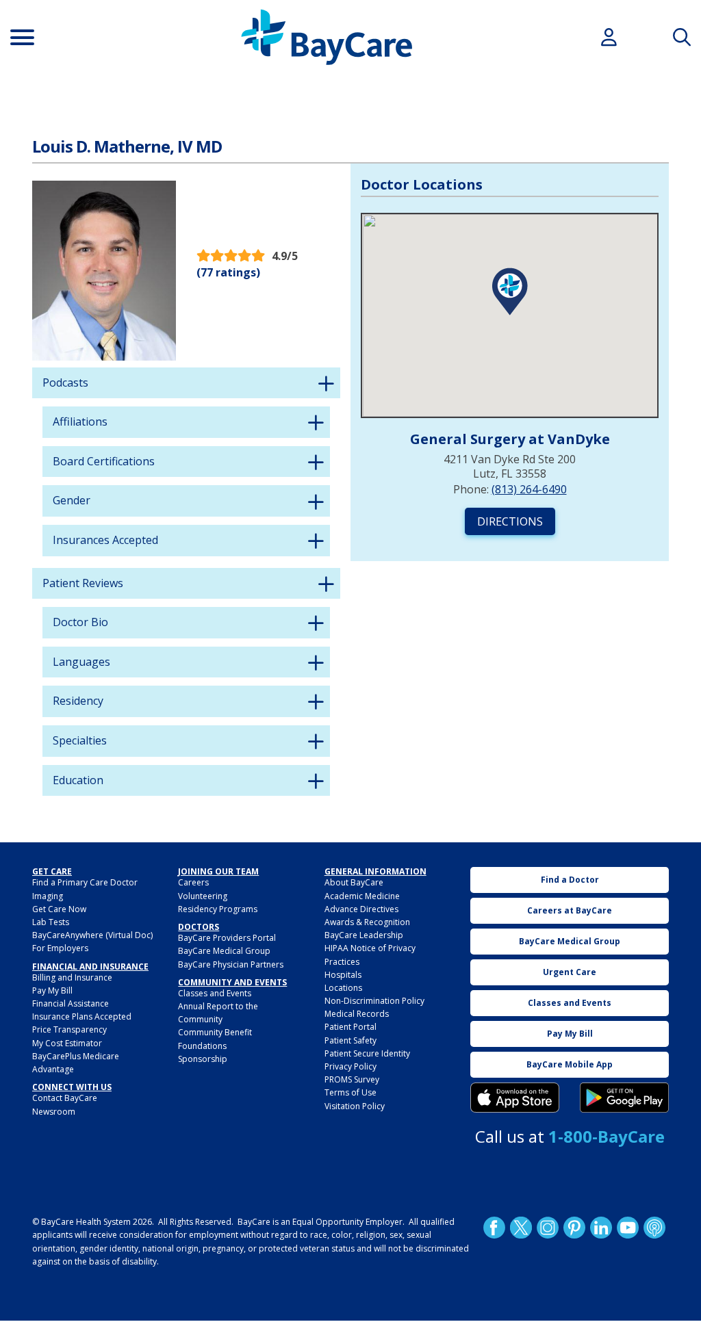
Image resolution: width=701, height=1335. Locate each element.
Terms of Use (350, 1092)
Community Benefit (215, 1032)
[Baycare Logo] (326, 37)
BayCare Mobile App (569, 1064)
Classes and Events (214, 993)
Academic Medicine (362, 896)
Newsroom (53, 1111)
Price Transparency (69, 1029)
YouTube (628, 1228)
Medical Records (356, 1014)
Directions (510, 521)
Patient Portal (350, 1027)
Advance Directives (361, 909)
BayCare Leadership (363, 935)
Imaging (47, 896)
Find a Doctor (570, 879)
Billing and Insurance (72, 977)
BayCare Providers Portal (227, 938)
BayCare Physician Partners (230, 964)
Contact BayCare (64, 1098)
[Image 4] (624, 1098)
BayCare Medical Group (224, 951)
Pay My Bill (52, 990)
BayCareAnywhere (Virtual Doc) (92, 935)
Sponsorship (202, 1059)
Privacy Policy (350, 1066)
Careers (193, 882)
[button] (510, 291)
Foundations (202, 1046)
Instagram (548, 1228)
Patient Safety (350, 1040)
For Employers (60, 948)
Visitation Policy (354, 1106)
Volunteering (202, 896)
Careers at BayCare (569, 910)
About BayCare (353, 882)
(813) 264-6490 (529, 489)
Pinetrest (574, 1228)
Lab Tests (50, 922)
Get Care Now (59, 909)
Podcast (654, 1228)
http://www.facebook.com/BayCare (494, 1228)
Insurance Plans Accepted (81, 1016)
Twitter (521, 1228)
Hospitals (342, 975)
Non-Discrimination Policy (374, 1001)
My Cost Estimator (67, 1043)
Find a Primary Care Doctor (85, 882)
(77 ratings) (228, 272)
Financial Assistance (70, 1003)
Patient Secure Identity (367, 1053)
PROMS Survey (351, 1079)
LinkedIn (601, 1228)
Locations (343, 988)
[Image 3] (514, 1098)
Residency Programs (217, 909)
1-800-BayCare (606, 1136)
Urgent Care (569, 972)
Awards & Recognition (367, 922)
